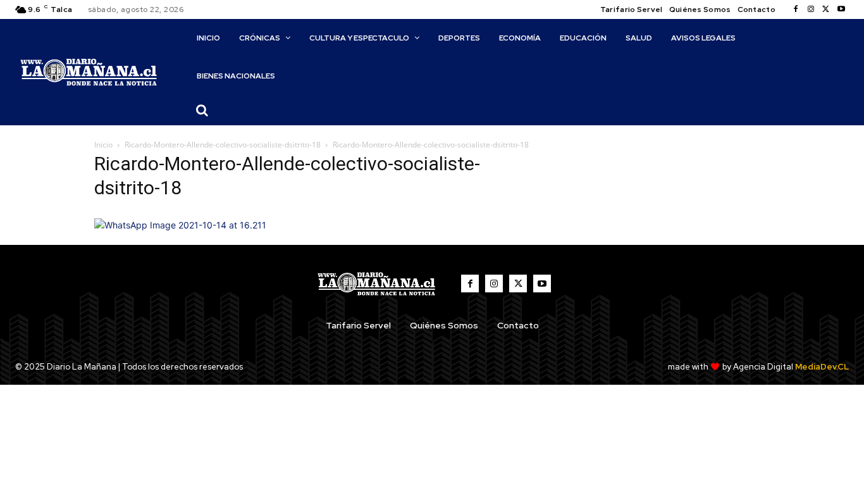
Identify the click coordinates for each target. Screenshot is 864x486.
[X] (826, 9)
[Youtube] (841, 9)
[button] (202, 110)
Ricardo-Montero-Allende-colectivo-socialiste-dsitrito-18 (223, 144)
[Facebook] (795, 9)
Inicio (103, 144)
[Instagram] (810, 9)
